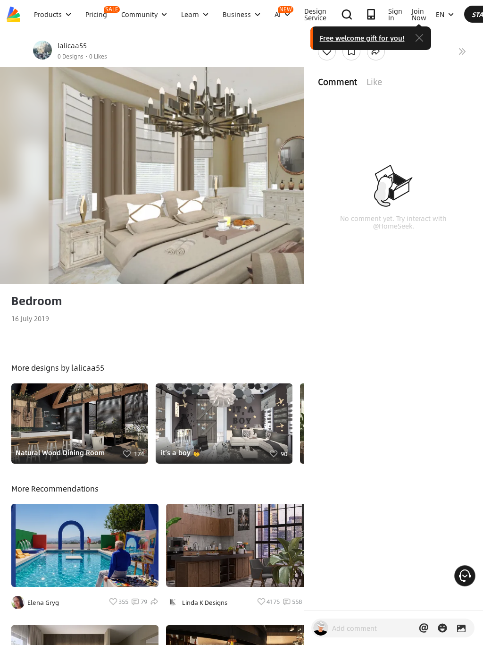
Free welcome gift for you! (362, 37)
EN (440, 14)
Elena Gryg (43, 602)
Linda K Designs (204, 602)
